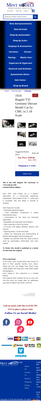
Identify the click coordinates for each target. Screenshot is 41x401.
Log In (26, 11)
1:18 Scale (27, 91)
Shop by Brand (20, 85)
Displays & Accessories (20, 46)
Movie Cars (26, 57)
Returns (28, 378)
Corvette (13, 51)
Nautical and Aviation (20, 68)
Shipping (28, 382)
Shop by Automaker (20, 34)
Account (10, 11)
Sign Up (19, 11)
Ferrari (27, 51)
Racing (11, 57)
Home (7, 91)
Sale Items (20, 80)
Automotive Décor (20, 74)
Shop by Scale (20, 40)
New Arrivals (20, 29)
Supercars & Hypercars (20, 63)
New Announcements (20, 23)
